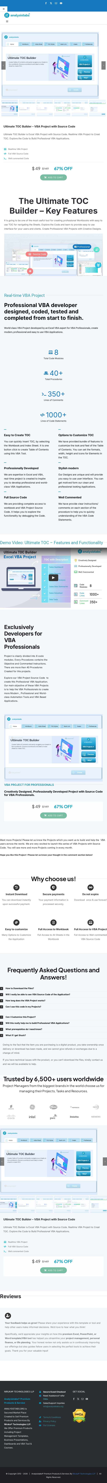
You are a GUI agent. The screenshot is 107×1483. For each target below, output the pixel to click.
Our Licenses (49, 1425)
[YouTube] (87, 1399)
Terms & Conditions (52, 1417)
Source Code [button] (39, 254)
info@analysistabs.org (53, 1406)
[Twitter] (78, 1399)
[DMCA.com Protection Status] (79, 1410)
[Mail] (82, 1399)
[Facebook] (74, 1399)
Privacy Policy (49, 1421)
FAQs (45, 1399)
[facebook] (46, 3)
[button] (96, 249)
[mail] (56, 3)
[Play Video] (53, 577)
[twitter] (51, 3)
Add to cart (55, 177)
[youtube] (61, 3)
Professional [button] (83, 246)
